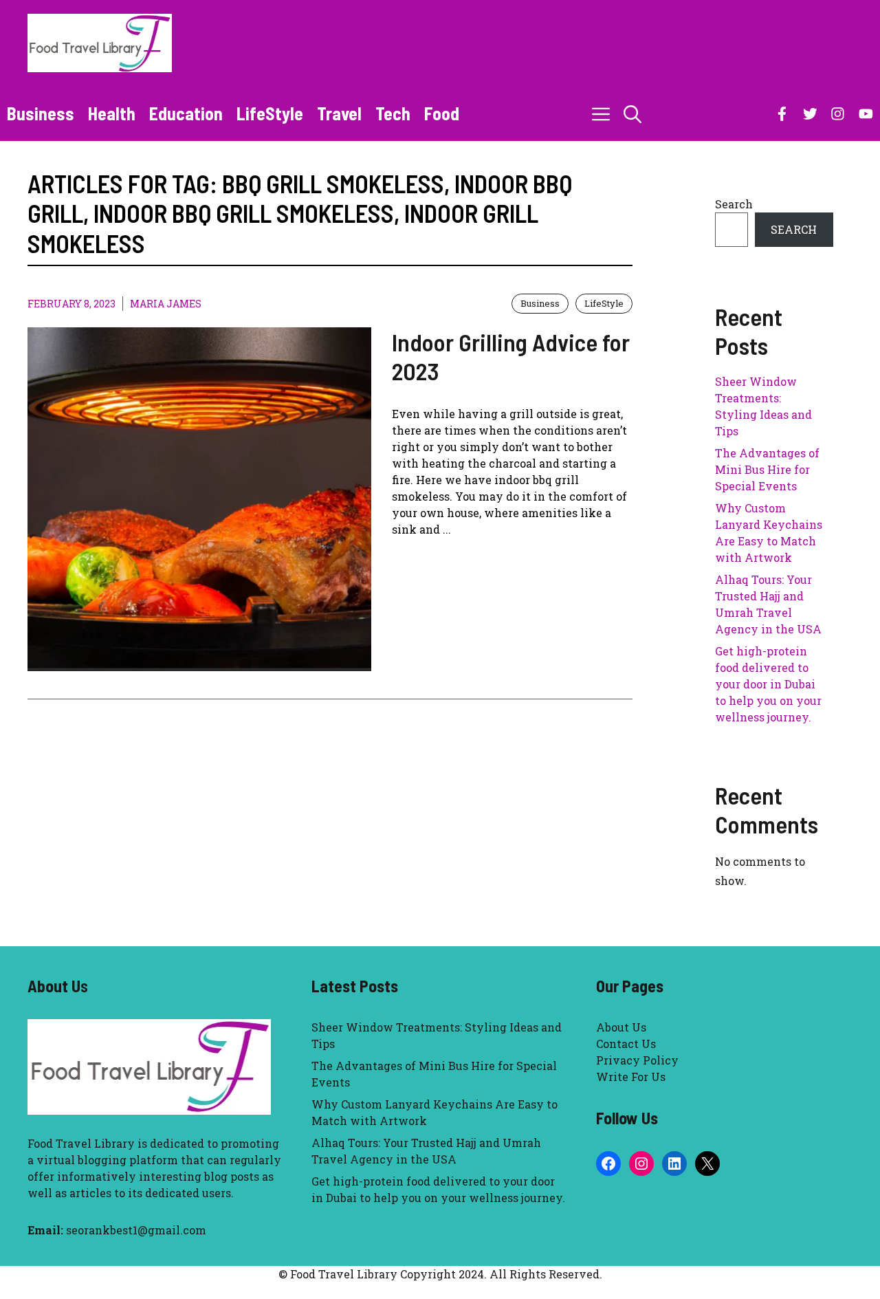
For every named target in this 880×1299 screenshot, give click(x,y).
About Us (621, 1027)
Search (734, 204)
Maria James (165, 303)
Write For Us (631, 1076)
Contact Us (626, 1043)
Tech (392, 113)
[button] (632, 113)
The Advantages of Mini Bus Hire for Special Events (767, 469)
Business (40, 113)
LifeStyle (269, 113)
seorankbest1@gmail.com (136, 1230)
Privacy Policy (637, 1060)
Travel (339, 113)
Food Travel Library (81, 1143)
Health (111, 113)
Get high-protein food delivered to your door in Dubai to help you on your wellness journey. (768, 684)
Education (186, 113)
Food (441, 113)
